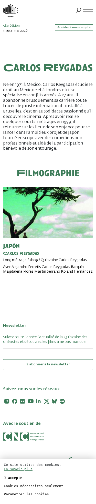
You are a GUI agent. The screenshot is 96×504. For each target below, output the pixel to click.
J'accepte (13, 478)
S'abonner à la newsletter (48, 364)
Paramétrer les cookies (26, 494)
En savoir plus (18, 469)
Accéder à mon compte (74, 27)
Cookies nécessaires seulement (33, 486)
